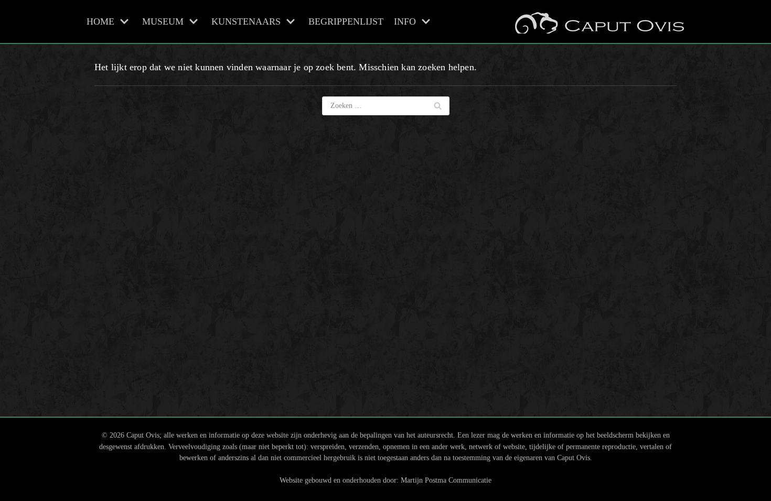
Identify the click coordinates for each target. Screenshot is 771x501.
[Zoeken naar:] (385, 105)
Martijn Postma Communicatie (446, 480)
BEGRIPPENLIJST (345, 21)
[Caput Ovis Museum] (598, 21)
